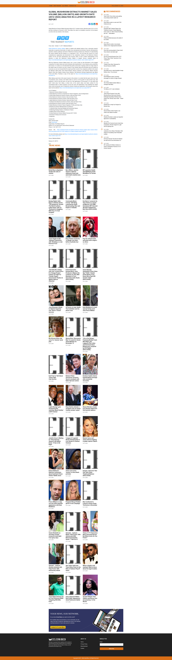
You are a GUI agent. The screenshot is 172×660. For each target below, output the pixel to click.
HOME (50, 5)
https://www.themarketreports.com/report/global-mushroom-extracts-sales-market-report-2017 (71, 59)
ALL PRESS (65, 5)
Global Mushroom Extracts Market (57, 48)
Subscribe (111, 648)
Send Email (54, 122)
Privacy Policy (84, 644)
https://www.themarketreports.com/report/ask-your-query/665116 (75, 87)
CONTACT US (72, 5)
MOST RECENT (57, 5)
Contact (82, 648)
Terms (82, 642)
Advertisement (84, 646)
